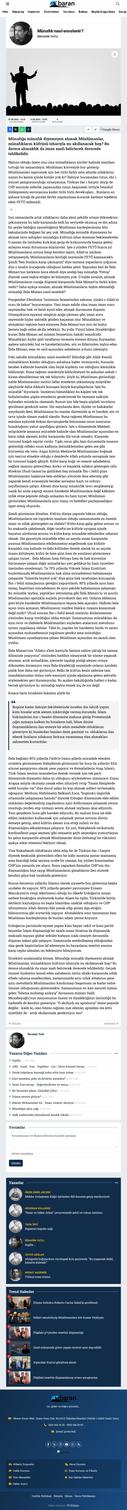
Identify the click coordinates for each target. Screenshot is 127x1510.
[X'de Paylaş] (16, 129)
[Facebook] (48, 1444)
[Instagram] (60, 1444)
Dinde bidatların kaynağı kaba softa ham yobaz (43, 1072)
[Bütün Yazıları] (116, 1053)
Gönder (16, 1163)
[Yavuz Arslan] (15, 1258)
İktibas (83, 11)
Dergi (122, 11)
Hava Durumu (77, 1464)
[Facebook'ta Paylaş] (9, 129)
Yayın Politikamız (84, 1496)
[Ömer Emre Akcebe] (15, 1194)
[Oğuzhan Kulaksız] (15, 1210)
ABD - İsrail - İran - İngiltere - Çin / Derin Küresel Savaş (48, 1066)
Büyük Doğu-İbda (103, 11)
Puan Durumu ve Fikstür (83, 1470)
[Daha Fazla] (28, 129)
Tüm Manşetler (21, 1477)
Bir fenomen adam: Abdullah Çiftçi (35, 1091)
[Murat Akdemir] (15, 1274)
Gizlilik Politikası (42, 1496)
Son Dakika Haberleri (80, 1477)
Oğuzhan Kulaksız (37, 1208)
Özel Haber (51, 11)
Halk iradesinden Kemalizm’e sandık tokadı (40, 1115)
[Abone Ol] (110, 129)
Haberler (34, 11)
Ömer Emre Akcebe (37, 1192)
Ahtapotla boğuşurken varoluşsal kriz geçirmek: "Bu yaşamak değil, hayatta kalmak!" (69, 1260)
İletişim (58, 1496)
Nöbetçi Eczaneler (23, 1464)
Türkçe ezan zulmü (37, 1277)
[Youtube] (66, 1444)
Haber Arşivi (20, 1483)
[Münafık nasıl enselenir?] (63, 82)
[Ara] (118, 4)
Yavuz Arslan (34, 1254)
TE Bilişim (73, 1505)
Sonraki (110, 1023)
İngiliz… (17, 1060)
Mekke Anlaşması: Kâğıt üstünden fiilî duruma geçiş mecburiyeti (67, 1196)
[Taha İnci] (15, 1226)
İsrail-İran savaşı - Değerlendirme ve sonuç (40, 1084)
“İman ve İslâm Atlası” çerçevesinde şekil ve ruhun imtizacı (64, 1212)
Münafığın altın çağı (25, 1109)
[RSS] (79, 1444)
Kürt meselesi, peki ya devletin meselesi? (39, 1078)
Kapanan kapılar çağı (39, 1228)
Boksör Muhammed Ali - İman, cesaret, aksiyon (43, 1103)
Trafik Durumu (21, 1470)
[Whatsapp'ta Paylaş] (22, 129)
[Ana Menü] (7, 4)
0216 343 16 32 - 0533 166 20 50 (65, 1424)
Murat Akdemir (36, 1272)
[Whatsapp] (72, 1444)
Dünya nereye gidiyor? (27, 1096)
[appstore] (64, 1452)
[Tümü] (116, 1183)
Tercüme (69, 11)
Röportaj (18, 11)
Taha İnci (31, 1224)
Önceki (16, 1023)
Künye (68, 1496)
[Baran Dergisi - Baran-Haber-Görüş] (62, 3)
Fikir (5, 11)
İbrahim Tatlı (47, 36)
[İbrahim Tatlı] (21, 33)
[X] (54, 1444)
